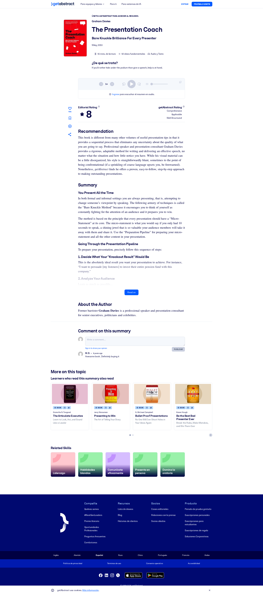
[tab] (130, 435)
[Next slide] (210, 435)
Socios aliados (158, 521)
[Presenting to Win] (111, 394)
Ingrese (115, 94)
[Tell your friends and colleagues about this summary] (70, 134)
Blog (120, 515)
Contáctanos (90, 542)
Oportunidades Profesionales (91, 529)
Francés (185, 555)
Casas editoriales (159, 509)
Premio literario (91, 521)
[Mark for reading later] (70, 118)
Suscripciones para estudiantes (194, 523)
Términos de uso (114, 563)
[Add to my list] (70, 126)
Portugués (162, 555)
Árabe (207, 555)
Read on (131, 292)
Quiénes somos (91, 509)
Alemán (77, 555)
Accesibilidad (194, 563)
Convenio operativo (154, 563)
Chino (140, 555)
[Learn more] (99, 106)
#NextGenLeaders (93, 515)
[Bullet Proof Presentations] (152, 394)
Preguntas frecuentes (94, 536)
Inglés (56, 555)
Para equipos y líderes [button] (91, 4)
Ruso (120, 555)
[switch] (131, 84)
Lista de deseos (125, 509)
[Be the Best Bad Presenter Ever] (193, 394)
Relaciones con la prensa (163, 515)
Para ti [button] (113, 4)
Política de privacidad (72, 563)
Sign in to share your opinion (96, 348)
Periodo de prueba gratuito (198, 509)
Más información (90, 590)
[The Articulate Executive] (70, 394)
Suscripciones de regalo (196, 530)
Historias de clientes (128, 521)
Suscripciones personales (197, 515)
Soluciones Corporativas (196, 536)
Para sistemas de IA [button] (131, 4)
